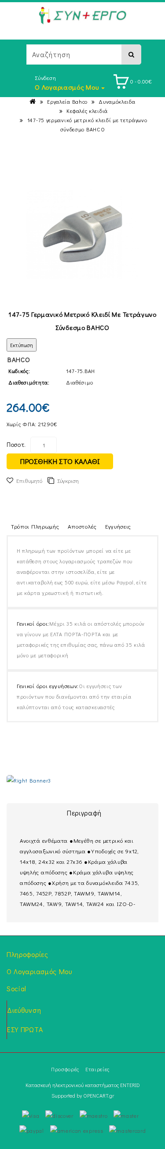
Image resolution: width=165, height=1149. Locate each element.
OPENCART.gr (98, 1095)
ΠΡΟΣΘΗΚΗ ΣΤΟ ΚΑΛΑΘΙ (60, 461)
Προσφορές (65, 1069)
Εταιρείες (97, 1069)
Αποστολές (82, 526)
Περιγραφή (84, 812)
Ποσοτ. (16, 444)
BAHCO (18, 359)
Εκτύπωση (21, 344)
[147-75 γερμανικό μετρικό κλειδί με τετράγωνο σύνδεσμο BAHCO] (82, 234)
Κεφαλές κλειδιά (87, 110)
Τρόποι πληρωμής (35, 526)
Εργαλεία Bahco (67, 101)
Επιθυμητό (29, 480)
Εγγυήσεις (118, 526)
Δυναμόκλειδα (117, 101)
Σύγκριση (68, 480)
